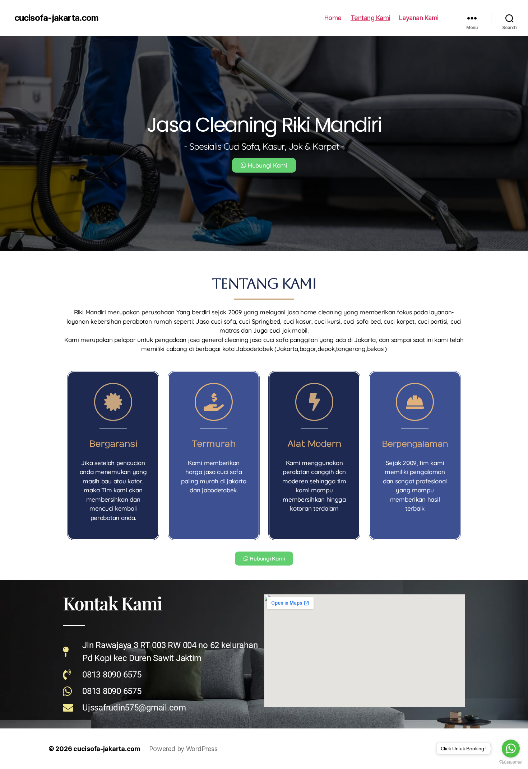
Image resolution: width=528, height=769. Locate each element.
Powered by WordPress (183, 748)
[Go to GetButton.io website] (510, 762)
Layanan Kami (419, 18)
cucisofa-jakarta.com (56, 18)
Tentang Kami (370, 18)
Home (333, 18)
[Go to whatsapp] (511, 749)
